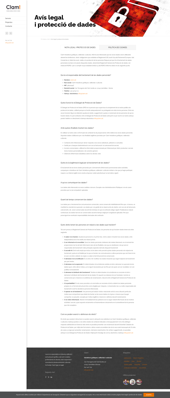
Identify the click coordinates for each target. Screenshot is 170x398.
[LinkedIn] (51, 377)
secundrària (142, 368)
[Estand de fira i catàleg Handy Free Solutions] (126, 382)
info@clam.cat (9, 42)
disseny (139, 361)
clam (133, 361)
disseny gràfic (128, 364)
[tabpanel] (98, 194)
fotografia (137, 364)
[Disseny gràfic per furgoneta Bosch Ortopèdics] (139, 382)
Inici (49, 39)
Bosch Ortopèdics (138, 358)
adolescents (127, 358)
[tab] (80, 47)
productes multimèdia (130, 368)
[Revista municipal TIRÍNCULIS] (133, 382)
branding (126, 361)
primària (144, 364)
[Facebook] (46, 377)
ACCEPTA (148, 395)
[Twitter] (48, 377)
